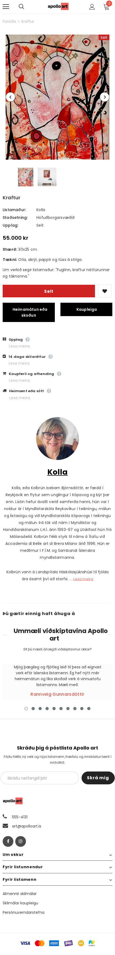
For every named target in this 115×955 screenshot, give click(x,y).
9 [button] (81, 708)
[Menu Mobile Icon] (6, 6)
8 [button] (74, 708)
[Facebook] (8, 841)
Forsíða (9, 21)
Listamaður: (14, 209)
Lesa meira (83, 579)
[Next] (104, 97)
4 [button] (47, 708)
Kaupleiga (86, 309)
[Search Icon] (27, 6)
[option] (57, 97)
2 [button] (33, 708)
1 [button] (26, 708)
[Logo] (58, 6)
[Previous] (10, 97)
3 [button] (40, 708)
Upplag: (10, 225)
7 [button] (68, 708)
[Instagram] (20, 841)
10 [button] (88, 708)
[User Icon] (92, 7)
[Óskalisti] (105, 291)
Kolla (40, 209)
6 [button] (61, 708)
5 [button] (54, 708)
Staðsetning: (15, 217)
